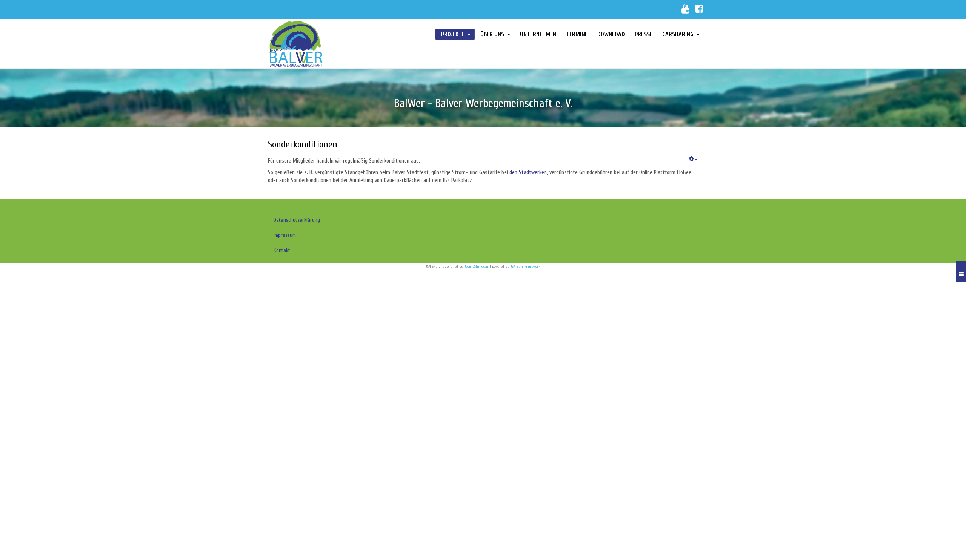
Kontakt (282, 250)
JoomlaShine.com (477, 266)
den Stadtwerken (528, 172)
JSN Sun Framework (525, 266)
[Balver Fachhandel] (317, 43)
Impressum (285, 235)
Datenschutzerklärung (297, 220)
